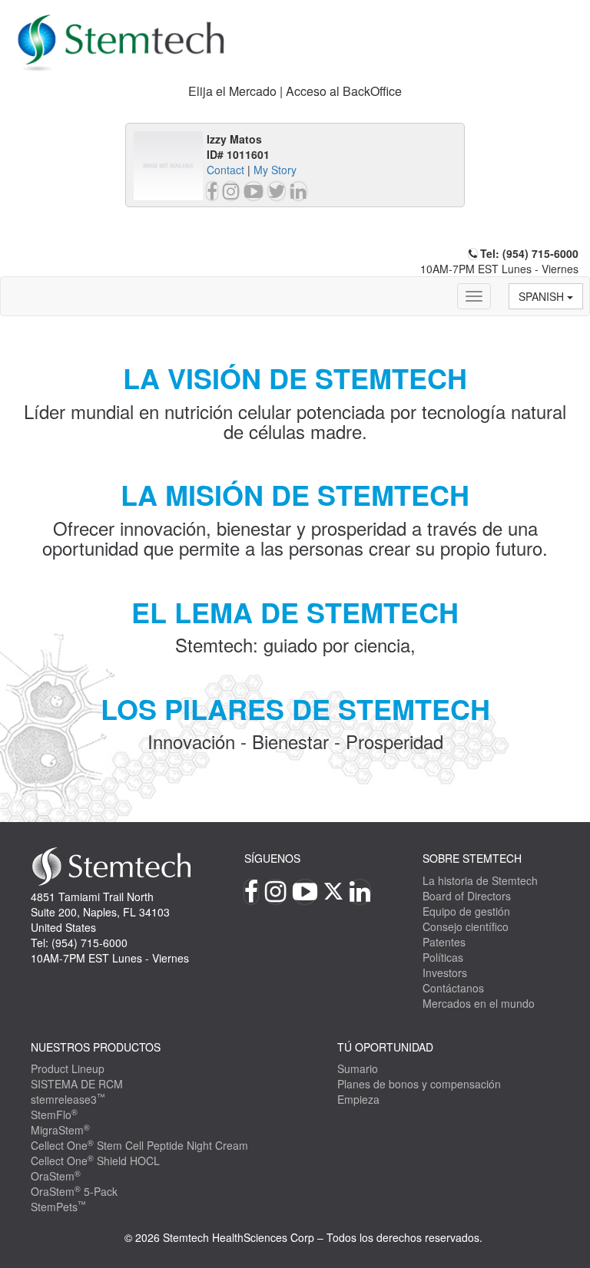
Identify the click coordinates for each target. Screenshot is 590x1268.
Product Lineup (67, 1068)
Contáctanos (453, 988)
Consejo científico (466, 926)
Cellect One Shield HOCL (95, 1160)
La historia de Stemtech (480, 880)
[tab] (295, 92)
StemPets (58, 1206)
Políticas (443, 957)
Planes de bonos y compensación (419, 1083)
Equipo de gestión (466, 911)
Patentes (444, 941)
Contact (225, 169)
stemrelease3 (68, 1099)
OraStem (56, 1176)
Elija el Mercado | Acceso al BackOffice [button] (295, 91)
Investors (445, 972)
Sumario (357, 1068)
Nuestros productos (96, 1047)
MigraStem (60, 1130)
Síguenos (272, 858)
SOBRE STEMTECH (472, 858)
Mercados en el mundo (479, 1003)
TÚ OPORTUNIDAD (385, 1047)
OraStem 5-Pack (74, 1191)
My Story (275, 169)
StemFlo (54, 1114)
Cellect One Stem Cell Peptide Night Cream (139, 1145)
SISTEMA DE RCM (77, 1083)
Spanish (543, 296)
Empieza (358, 1099)
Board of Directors (467, 895)
